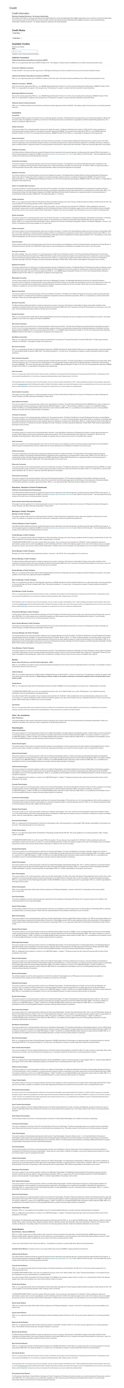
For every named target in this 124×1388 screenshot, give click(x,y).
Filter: (14, 48)
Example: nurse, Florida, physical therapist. (25, 54)
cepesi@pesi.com (23, 384)
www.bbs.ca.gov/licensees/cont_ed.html (61, 154)
